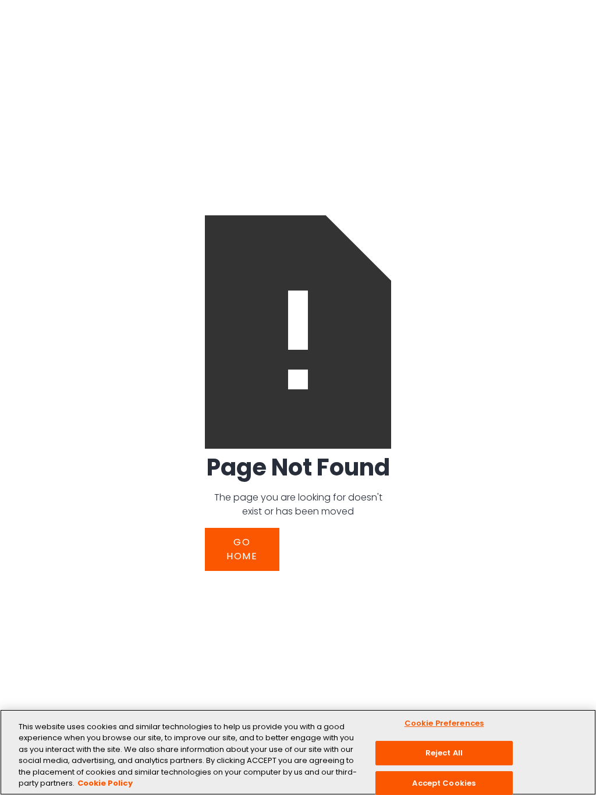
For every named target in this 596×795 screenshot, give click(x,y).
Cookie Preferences (444, 723)
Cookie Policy (105, 783)
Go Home (242, 549)
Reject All (444, 752)
